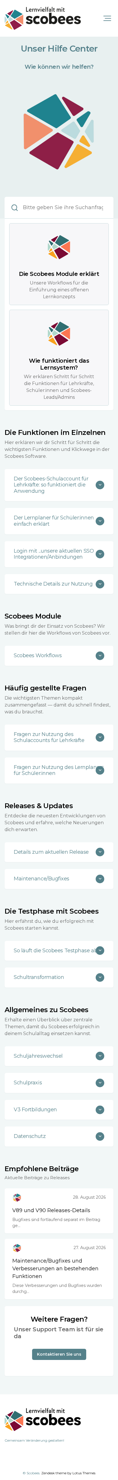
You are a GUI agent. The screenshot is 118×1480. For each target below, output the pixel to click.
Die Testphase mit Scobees (52, 911)
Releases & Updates (39, 806)
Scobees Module (33, 616)
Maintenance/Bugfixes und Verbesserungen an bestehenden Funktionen (55, 1268)
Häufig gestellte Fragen (45, 688)
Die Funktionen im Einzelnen (55, 432)
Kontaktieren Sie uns (59, 1354)
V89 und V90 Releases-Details (51, 1210)
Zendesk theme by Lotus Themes (68, 1473)
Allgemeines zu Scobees (46, 1010)
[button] (107, 18)
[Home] (43, 18)
